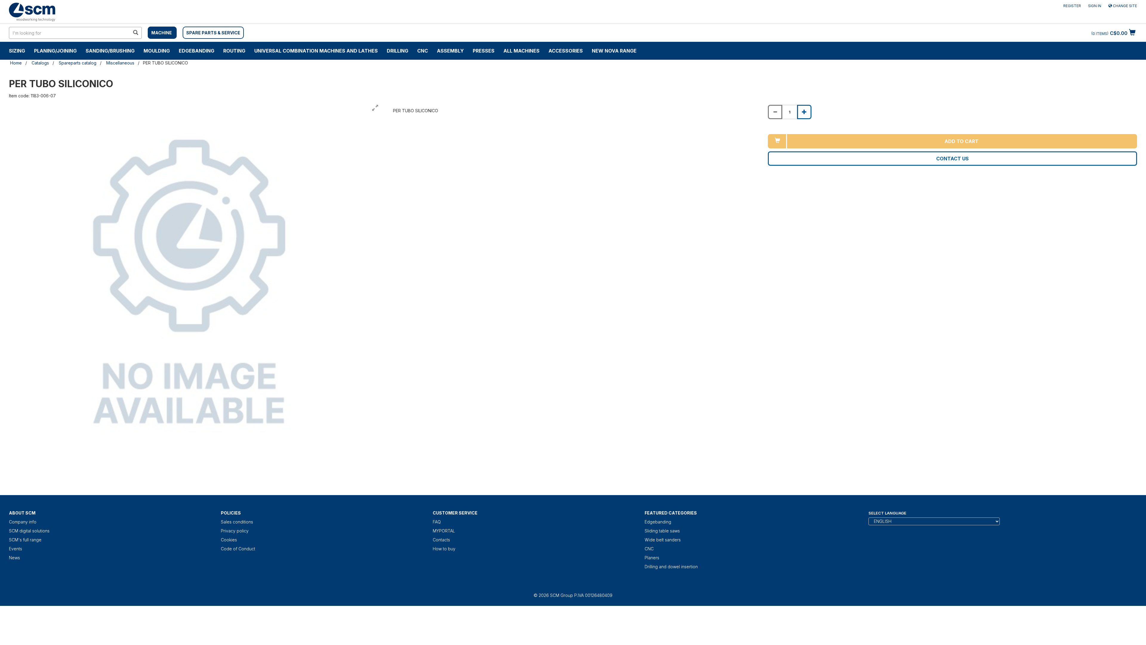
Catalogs (40, 62)
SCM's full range (25, 539)
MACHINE (161, 32)
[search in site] (135, 33)
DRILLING (397, 51)
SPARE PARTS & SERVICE (213, 32)
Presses (484, 51)
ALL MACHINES (521, 51)
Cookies (229, 539)
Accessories (566, 51)
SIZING (17, 51)
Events (15, 548)
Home (16, 62)
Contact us (952, 159)
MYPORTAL (444, 530)
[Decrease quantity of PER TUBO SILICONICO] (775, 112)
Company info (22, 521)
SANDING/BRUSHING (110, 51)
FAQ (437, 521)
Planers (652, 557)
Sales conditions (237, 521)
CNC (422, 51)
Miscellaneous (120, 62)
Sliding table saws (662, 530)
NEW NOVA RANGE (614, 51)
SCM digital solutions (29, 530)
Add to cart (962, 141)
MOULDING (157, 51)
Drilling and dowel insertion (671, 566)
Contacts (441, 539)
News (14, 557)
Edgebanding (196, 51)
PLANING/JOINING (55, 51)
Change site (1124, 6)
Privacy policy (235, 530)
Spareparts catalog (77, 62)
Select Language (887, 513)
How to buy (444, 548)
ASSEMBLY (450, 51)
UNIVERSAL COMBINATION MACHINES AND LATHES (316, 51)
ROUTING (234, 51)
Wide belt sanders (663, 539)
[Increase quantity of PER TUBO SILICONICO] (804, 112)
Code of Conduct (238, 548)
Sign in (1094, 6)
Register (1072, 6)
